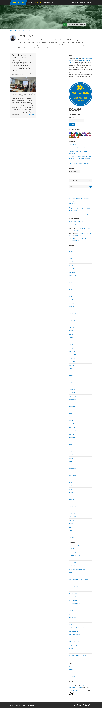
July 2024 (71, 330)
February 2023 (72, 389)
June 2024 (71, 334)
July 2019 (71, 523)
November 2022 (72, 399)
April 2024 (71, 341)
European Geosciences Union (85, 2)
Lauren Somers (21, 73)
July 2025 (71, 289)
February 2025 (72, 306)
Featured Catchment (73, 586)
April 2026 (71, 262)
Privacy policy (31, 705)
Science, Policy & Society (74, 634)
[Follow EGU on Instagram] (77, 705)
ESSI (83, 132)
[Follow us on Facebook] (73, 109)
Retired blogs (47, 2)
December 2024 (72, 313)
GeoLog (30, 2)
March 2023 (71, 386)
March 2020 (71, 496)
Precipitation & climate (74, 620)
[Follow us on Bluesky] (79, 109)
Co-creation (71, 548)
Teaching (71, 648)
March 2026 (71, 265)
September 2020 (72, 475)
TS (77, 137)
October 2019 (72, 513)
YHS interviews (72, 658)
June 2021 (71, 444)
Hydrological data (73, 600)
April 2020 (71, 492)
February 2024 (72, 348)
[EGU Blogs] (18, 4)
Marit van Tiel (15, 73)
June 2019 (71, 527)
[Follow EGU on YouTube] (80, 705)
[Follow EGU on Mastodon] (86, 705)
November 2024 (72, 317)
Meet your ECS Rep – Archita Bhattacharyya (79, 163)
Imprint (23, 705)
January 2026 (72, 272)
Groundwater (72, 590)
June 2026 (71, 255)
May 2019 (71, 530)
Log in (70, 666)
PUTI (70, 238)
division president (73, 562)
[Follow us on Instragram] (76, 109)
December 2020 (72, 465)
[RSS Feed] (91, 705)
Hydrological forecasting (74, 603)
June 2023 (71, 375)
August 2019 (71, 520)
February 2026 (72, 268)
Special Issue (72, 638)
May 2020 (71, 489)
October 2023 (72, 361)
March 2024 (71, 344)
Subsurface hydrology (74, 641)
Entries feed (71, 669)
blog (77, 58)
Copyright (17, 705)
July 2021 (71, 441)
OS (85, 134)
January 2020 (72, 503)
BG (72, 132)
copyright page (75, 690)
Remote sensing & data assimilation (77, 627)
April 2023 (71, 382)
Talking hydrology (73, 645)
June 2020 (71, 486)
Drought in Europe (73, 144)
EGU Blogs (12, 31)
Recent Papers (72, 624)
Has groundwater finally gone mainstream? (79, 148)
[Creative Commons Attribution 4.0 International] (70, 694)
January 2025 (72, 310)
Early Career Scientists (74, 565)
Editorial (70, 572)
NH (79, 134)
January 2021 (72, 461)
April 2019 (71, 534)
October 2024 (72, 320)
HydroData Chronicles (74, 593)
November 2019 (72, 510)
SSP (70, 137)
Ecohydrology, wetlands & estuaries (77, 569)
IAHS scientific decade (74, 607)
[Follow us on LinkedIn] (70, 109)
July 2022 (71, 410)
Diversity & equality (73, 559)
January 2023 (72, 392)
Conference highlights (74, 552)
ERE (80, 132)
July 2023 (71, 372)
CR (77, 132)
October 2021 (72, 434)
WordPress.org (72, 676)
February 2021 (72, 458)
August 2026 (71, 248)
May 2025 (71, 296)
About (11, 705)
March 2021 (71, 454)
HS (76, 134)
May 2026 (71, 258)
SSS (73, 137)
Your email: (71, 117)
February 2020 (72, 499)
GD (88, 132)
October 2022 (72, 403)
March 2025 (71, 303)
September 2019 (72, 517)
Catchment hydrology (74, 545)
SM (90, 134)
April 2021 (71, 451)
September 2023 (72, 365)
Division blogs (38, 2)
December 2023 (72, 355)
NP (82, 134)
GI (90, 132)
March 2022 (71, 420)
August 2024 (71, 327)
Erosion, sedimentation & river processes (78, 579)
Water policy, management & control (77, 655)
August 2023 (71, 368)
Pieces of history (72, 617)
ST (75, 137)
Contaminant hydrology (74, 555)
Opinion (70, 614)
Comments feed (72, 673)
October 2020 (72, 472)
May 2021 (71, 448)
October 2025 (72, 282)
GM (70, 134)
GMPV (73, 134)
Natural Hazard (72, 610)
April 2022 (71, 417)
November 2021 (72, 430)
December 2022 (72, 396)
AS (69, 132)
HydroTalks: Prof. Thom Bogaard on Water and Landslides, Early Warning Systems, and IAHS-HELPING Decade (80, 158)
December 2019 (72, 506)
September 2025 (72, 286)
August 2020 (71, 479)
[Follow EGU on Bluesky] (89, 705)
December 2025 (72, 275)
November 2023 (72, 358)
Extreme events (72, 583)
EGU (70, 576)
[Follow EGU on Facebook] (83, 705)
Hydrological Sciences (28, 31)
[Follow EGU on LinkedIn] (74, 705)
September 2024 (72, 324)
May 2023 (71, 379)
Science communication (74, 631)
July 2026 (71, 251)
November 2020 (72, 468)
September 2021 (72, 437)
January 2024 (72, 351)
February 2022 (72, 423)
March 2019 (71, 537)
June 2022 (71, 413)
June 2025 (71, 293)
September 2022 (72, 406)
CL (74, 132)
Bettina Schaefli (72, 221)
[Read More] (31, 114)
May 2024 (71, 337)
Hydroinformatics (73, 596)
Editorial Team (72, 78)
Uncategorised (72, 652)
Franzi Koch (18, 74)
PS (87, 134)
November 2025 (72, 279)
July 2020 (71, 482)
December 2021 (72, 427)
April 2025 (71, 299)
